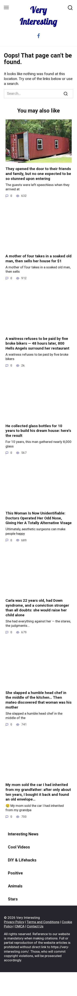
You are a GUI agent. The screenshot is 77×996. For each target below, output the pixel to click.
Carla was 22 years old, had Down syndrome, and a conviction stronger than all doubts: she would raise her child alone (37, 607)
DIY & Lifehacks (22, 860)
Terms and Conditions (43, 922)
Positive (15, 873)
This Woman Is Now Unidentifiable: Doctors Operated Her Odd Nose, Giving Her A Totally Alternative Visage (39, 518)
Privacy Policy (14, 922)
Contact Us (35, 926)
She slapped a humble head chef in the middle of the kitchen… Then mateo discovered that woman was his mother (38, 700)
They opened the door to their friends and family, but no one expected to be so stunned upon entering (38, 173)
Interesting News (23, 834)
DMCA (19, 926)
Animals (15, 886)
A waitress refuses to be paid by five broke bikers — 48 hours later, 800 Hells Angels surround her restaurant (37, 343)
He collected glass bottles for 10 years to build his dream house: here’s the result (38, 431)
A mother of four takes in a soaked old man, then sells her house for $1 (38, 258)
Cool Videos (19, 847)
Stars (13, 899)
